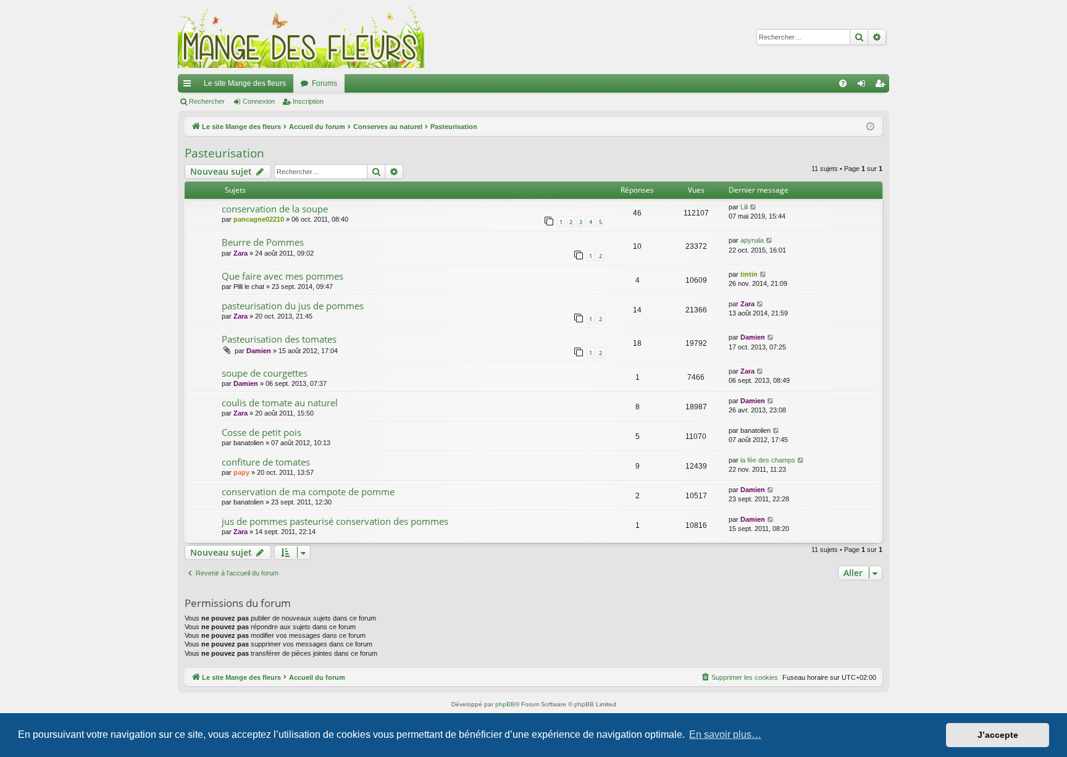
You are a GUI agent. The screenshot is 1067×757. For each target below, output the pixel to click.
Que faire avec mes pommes (282, 276)
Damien (258, 350)
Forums (324, 83)
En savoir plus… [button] (725, 734)
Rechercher (207, 101)
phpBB (505, 704)
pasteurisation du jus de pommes (293, 305)
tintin (749, 274)
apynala (752, 240)
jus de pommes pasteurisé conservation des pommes (335, 521)
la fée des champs (767, 460)
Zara (240, 253)
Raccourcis (189, 86)
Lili (744, 207)
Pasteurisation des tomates (279, 339)
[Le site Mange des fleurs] (301, 37)
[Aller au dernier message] (754, 207)
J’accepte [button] (997, 735)
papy (241, 472)
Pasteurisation (224, 153)
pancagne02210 (258, 219)
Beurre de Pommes (263, 242)
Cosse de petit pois (261, 432)
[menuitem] (843, 83)
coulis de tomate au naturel (280, 402)
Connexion (259, 101)
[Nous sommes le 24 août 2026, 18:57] (870, 127)
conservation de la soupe (275, 209)
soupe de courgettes (265, 373)
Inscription (308, 101)
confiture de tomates (266, 462)
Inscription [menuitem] (882, 86)
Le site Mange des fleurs (245, 83)
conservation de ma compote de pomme (308, 491)
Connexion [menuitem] (864, 86)
